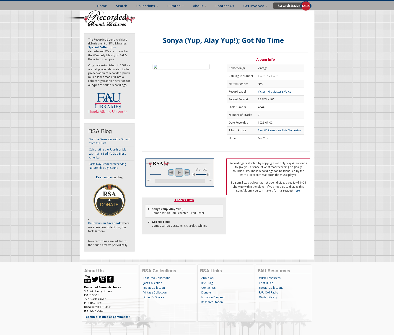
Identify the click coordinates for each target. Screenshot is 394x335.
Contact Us (224, 5)
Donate (206, 292)
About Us (207, 278)
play (179, 172)
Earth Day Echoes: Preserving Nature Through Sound (107, 166)
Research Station (289, 6)
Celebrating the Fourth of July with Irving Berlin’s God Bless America (107, 153)
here (297, 190)
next (187, 172)
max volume (207, 174)
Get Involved (254, 5)
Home (102, 5)
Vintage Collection (155, 292)
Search (121, 5)
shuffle (205, 170)
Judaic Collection (154, 288)
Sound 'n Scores (153, 297)
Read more (104, 177)
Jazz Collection (152, 283)
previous (171, 172)
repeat (198, 170)
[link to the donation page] (109, 200)
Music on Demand (213, 297)
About (198, 5)
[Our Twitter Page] (95, 279)
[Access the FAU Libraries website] (108, 101)
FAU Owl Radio (268, 292)
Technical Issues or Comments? (107, 317)
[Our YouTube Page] (87, 279)
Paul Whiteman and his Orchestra (279, 130)
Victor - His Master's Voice (274, 91)
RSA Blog (207, 283)
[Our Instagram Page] (102, 279)
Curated (174, 5)
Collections (146, 5)
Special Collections (271, 288)
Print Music (266, 283)
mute (194, 174)
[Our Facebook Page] (110, 279)
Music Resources (269, 278)
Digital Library (268, 297)
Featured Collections (156, 278)
